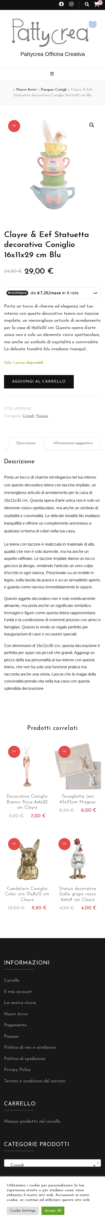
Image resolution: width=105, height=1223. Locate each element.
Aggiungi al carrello (39, 382)
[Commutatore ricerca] (87, 5)
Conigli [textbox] (50, 1165)
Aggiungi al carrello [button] (27, 770)
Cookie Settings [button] (23, 1211)
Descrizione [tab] (26, 443)
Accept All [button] (53, 1211)
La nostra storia (20, 1003)
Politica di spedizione (24, 1059)
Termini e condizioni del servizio (34, 1081)
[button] (92, 125)
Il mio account (18, 992)
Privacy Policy (17, 1070)
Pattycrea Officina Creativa (52, 54)
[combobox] (52, 1163)
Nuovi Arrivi (16, 1014)
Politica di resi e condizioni (30, 1047)
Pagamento (15, 1025)
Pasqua (42, 416)
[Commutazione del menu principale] (52, 74)
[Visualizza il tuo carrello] (96, 5)
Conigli (28, 416)
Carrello (11, 980)
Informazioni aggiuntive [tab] (73, 443)
